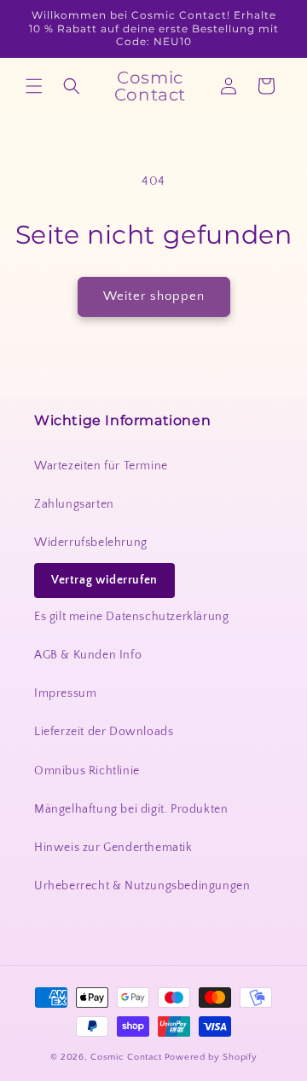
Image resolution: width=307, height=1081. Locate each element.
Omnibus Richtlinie (87, 771)
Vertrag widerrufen (104, 580)
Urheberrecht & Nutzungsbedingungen (142, 886)
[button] (34, 86)
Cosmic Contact (126, 1057)
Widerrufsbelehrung (91, 542)
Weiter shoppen (154, 296)
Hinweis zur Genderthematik (113, 847)
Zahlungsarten (74, 504)
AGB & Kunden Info (88, 655)
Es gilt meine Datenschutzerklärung (131, 617)
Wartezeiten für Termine (101, 466)
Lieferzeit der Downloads (103, 732)
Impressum (65, 693)
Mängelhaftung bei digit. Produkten (131, 809)
